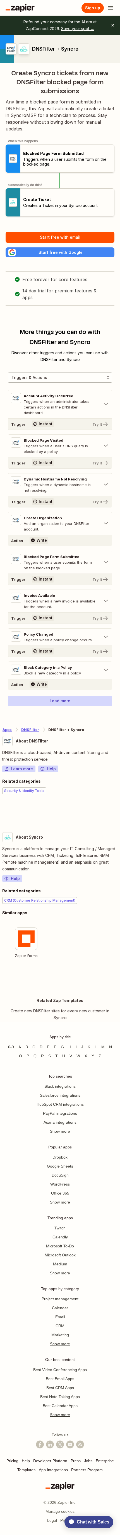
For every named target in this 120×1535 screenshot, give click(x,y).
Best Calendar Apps (60, 1405)
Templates (26, 1470)
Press (76, 1461)
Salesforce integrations (60, 1095)
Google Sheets (60, 1166)
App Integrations (53, 1470)
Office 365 (60, 1193)
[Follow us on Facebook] (40, 1444)
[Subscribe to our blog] (80, 1444)
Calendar (60, 1308)
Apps (7, 729)
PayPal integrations (60, 1113)
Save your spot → (77, 28)
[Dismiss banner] (113, 25)
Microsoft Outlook (60, 1255)
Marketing (60, 1335)
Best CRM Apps (60, 1387)
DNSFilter (30, 729)
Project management (60, 1299)
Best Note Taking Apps (60, 1396)
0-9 (11, 1047)
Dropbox (60, 1157)
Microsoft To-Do (60, 1246)
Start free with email (60, 237)
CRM (60, 1326)
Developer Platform (50, 1461)
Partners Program (87, 1470)
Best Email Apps (60, 1378)
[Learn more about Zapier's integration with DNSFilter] (117, 811)
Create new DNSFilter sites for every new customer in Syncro (60, 1014)
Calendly (60, 1237)
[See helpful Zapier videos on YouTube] (70, 1444)
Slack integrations (60, 1086)
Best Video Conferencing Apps (60, 1369)
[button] (60, 252)
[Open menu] (110, 8)
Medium (60, 1264)
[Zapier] (20, 8)
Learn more (22, 768)
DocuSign (60, 1175)
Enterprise (105, 1461)
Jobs (88, 1461)
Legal (52, 1520)
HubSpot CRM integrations (60, 1104)
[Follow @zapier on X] (60, 1444)
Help (51, 768)
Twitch (60, 1228)
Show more (60, 1131)
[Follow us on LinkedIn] (50, 1444)
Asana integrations (60, 1122)
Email (60, 1317)
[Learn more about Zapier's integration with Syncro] (117, 978)
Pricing (12, 1461)
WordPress (60, 1184)
